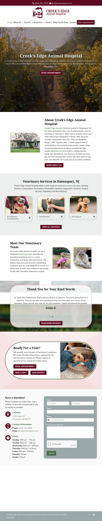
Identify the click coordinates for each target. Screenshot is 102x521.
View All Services (51, 227)
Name (49, 400)
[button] (49, 316)
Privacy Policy (53, 515)
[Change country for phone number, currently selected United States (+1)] (49, 420)
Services (27, 22)
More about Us (54, 165)
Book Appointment (85, 22)
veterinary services (59, 151)
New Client (20, 373)
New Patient (38, 373)
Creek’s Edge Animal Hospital (57, 128)
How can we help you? (55, 425)
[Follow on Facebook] (89, 514)
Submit (51, 453)
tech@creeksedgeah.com (28, 431)
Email (49, 408)
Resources (38, 22)
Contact (73, 22)
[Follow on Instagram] (93, 514)
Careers (48, 22)
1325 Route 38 (18, 416)
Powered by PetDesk (40, 515)
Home (9, 22)
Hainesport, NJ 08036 (21, 419)
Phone (49, 417)
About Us (17, 22)
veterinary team (25, 254)
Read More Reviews (51, 323)
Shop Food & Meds (61, 22)
